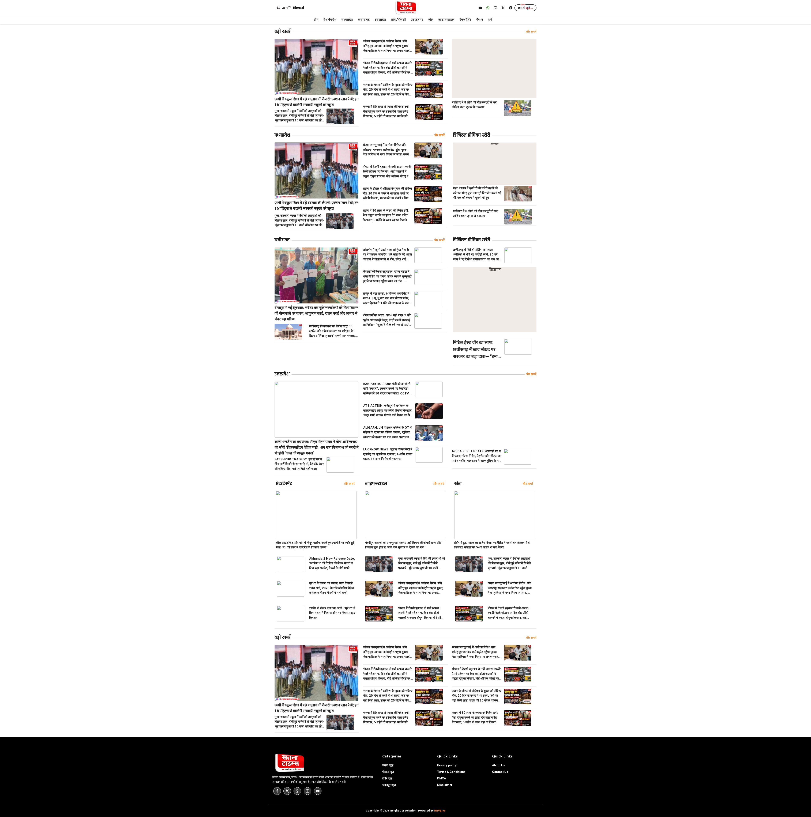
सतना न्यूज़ (387, 765)
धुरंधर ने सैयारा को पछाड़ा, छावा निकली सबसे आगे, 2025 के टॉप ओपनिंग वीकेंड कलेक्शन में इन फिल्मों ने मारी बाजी (331, 588)
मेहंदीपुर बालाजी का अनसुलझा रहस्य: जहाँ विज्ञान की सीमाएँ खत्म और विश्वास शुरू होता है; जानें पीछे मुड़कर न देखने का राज (403, 545)
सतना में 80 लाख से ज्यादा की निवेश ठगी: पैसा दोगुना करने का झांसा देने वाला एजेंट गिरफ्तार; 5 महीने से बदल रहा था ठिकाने (386, 111)
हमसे (525, 8)
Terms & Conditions (451, 771)
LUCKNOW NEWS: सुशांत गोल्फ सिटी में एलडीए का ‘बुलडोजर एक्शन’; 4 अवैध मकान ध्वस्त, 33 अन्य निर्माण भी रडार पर (387, 454)
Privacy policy (447, 765)
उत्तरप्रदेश (380, 19)
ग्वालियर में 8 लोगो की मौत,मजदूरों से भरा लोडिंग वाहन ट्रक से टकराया (474, 105)
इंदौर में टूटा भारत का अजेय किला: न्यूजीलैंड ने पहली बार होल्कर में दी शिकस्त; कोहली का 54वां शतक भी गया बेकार (492, 545)
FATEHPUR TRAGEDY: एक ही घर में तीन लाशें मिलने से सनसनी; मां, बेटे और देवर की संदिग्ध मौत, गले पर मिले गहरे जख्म (299, 464)
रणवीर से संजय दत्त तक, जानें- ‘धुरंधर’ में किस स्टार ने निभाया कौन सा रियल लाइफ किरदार (332, 613)
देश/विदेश (329, 19)
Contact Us (500, 771)
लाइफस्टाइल (446, 19)
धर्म (490, 19)
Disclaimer (444, 785)
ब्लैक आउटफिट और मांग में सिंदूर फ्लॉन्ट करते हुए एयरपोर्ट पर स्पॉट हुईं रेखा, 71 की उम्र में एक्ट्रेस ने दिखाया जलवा (315, 545)
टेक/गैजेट (465, 19)
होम (316, 19)
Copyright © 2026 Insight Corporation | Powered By (405, 810)
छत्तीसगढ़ (364, 19)
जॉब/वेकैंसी (398, 19)
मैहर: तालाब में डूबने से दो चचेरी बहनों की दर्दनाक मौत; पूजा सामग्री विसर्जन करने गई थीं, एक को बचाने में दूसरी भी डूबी (477, 193)
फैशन (479, 19)
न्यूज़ (388, 771)
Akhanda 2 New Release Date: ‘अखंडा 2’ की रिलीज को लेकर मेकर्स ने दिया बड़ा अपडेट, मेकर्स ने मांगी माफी (332, 563)
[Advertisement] (494, 68)
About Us (498, 765)
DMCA (441, 778)
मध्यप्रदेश (347, 19)
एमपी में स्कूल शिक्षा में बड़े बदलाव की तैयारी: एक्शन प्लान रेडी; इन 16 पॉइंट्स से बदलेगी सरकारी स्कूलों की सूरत (316, 102)
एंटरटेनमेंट (417, 19)
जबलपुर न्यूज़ (389, 785)
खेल (430, 19)
